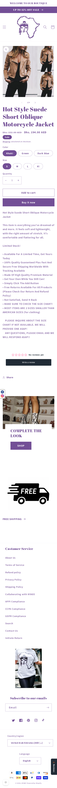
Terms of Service (14, 564)
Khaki (9, 153)
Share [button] (9, 377)
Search (9, 623)
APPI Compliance (15, 601)
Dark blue (43, 153)
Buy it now (28, 202)
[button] (4, 27)
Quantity (7, 173)
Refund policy (13, 572)
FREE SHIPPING (12, 519)
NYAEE (24, 783)
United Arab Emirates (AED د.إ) (27, 742)
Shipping (6, 141)
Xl (38, 166)
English (27, 760)
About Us (10, 557)
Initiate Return (13, 637)
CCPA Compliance (15, 608)
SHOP (21, 445)
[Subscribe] (48, 708)
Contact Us (11, 630)
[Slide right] (35, 102)
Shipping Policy (14, 586)
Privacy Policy (13, 579)
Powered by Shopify (34, 783)
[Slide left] (22, 102)
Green (25, 153)
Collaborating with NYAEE (20, 594)
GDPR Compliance (15, 616)
